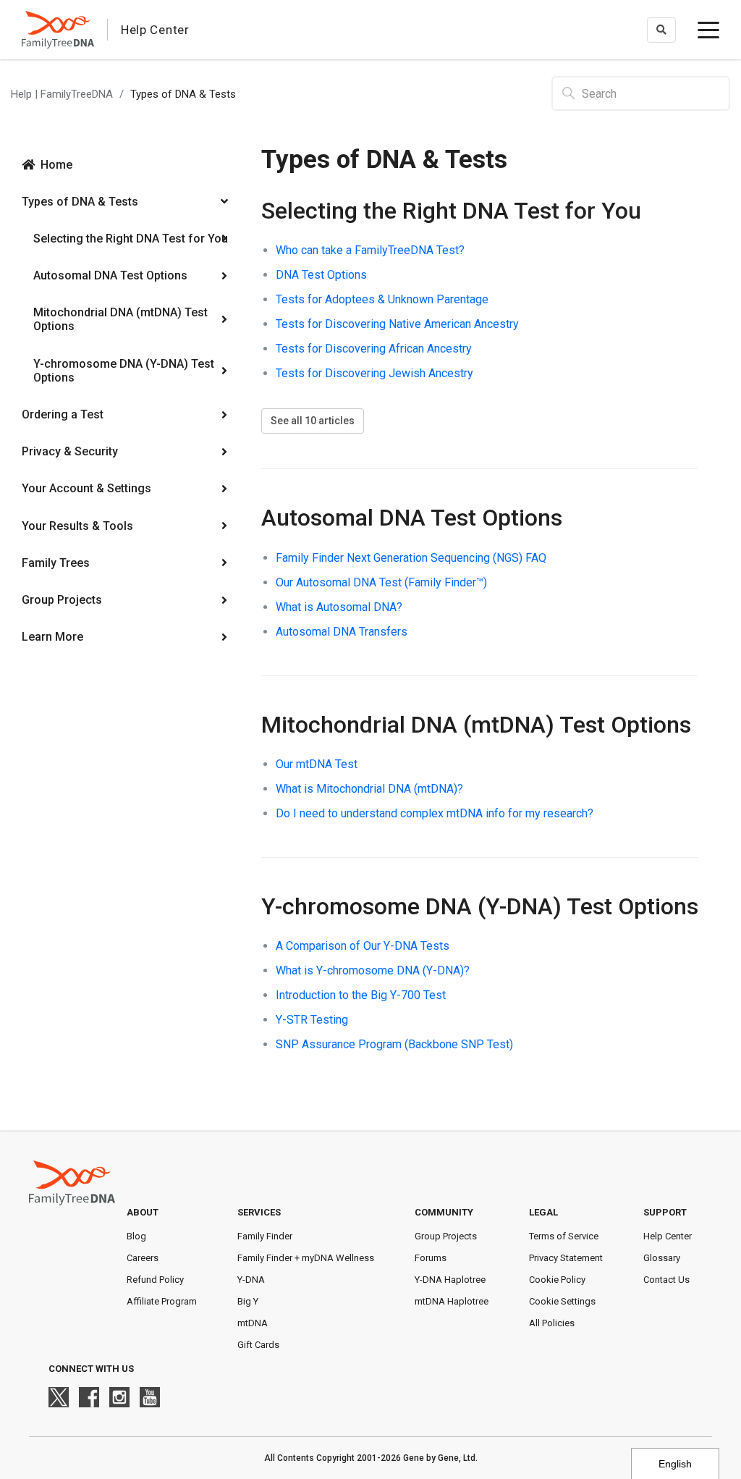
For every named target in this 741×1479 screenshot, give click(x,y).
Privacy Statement (566, 1257)
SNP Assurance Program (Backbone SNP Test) (394, 1044)
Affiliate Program (162, 1301)
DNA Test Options (321, 275)
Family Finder (264, 1236)
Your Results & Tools (77, 526)
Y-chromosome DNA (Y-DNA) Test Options (123, 370)
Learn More (52, 637)
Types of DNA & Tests (80, 201)
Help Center (667, 1236)
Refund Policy (155, 1279)
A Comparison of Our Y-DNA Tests (362, 946)
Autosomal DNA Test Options (110, 275)
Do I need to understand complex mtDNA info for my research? (434, 813)
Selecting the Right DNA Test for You (130, 238)
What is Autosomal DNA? (339, 607)
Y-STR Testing (312, 1020)
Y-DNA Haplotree (450, 1279)
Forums (430, 1257)
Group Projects (62, 600)
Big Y (247, 1301)
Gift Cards (258, 1344)
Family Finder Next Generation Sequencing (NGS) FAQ (411, 558)
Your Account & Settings (86, 488)
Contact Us (666, 1279)
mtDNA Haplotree (451, 1301)
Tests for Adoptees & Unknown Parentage (382, 299)
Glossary (661, 1257)
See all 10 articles (313, 420)
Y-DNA (251, 1279)
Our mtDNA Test (316, 764)
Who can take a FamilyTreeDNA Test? (370, 250)
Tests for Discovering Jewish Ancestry (374, 373)
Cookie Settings (562, 1301)
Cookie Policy (557, 1279)
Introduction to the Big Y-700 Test (361, 995)
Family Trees (56, 563)
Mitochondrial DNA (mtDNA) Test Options (120, 319)
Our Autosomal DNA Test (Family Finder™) (381, 582)
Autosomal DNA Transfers (341, 632)
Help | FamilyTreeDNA (62, 94)
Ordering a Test (62, 414)
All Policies (552, 1323)
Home (56, 165)
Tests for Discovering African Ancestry (374, 348)
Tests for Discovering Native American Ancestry (397, 324)
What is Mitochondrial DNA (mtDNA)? (369, 789)
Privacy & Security (70, 451)
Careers (142, 1257)
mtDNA (252, 1323)
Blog (136, 1236)
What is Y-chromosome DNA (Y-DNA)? (373, 970)
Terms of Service (563, 1236)
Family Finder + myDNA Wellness (305, 1257)
